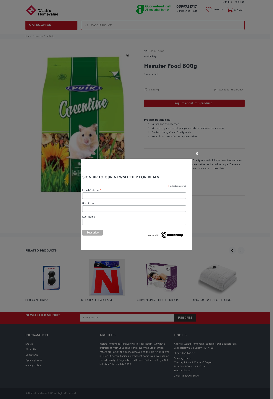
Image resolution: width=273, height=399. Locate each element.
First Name (88, 203)
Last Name (88, 216)
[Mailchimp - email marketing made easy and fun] (165, 234)
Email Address (91, 190)
